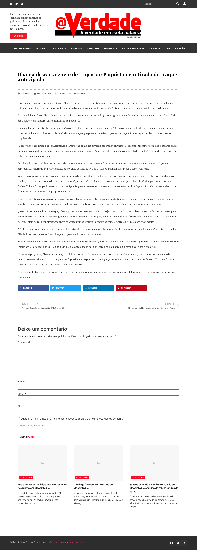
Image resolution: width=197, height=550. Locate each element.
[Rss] (22, 3)
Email (22, 394)
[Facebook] (10, 3)
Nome (22, 381)
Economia (76, 48)
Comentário (25, 342)
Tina (168, 48)
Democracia (59, 48)
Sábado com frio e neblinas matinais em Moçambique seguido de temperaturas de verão (154, 488)
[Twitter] (16, 3)
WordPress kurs (56, 541)
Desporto (93, 48)
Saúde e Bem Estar (133, 48)
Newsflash (110, 48)
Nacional (41, 48)
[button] (33, 288)
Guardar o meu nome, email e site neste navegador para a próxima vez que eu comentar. (72, 418)
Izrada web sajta (76, 541)
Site (20, 406)
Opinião (180, 48)
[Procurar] (177, 4)
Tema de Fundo (21, 48)
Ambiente (154, 48)
